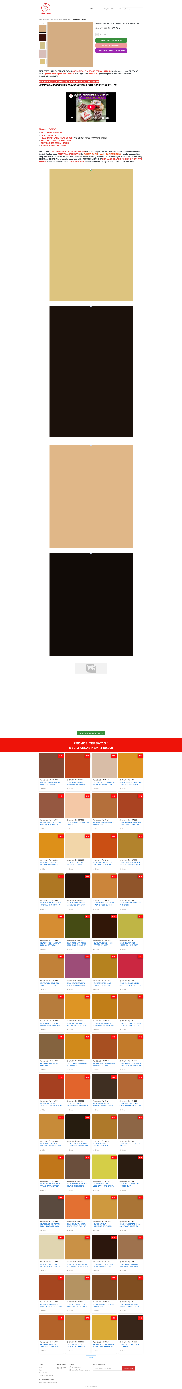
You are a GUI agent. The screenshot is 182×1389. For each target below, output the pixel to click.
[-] (58, 1367)
